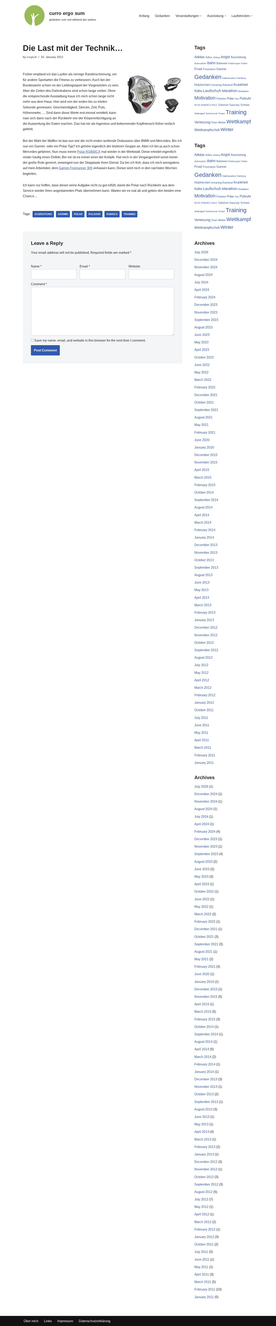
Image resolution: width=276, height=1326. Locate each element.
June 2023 (202, 334)
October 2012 (204, 642)
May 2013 (201, 590)
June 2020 (202, 440)
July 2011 (201, 717)
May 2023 (201, 342)
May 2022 (201, 372)
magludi (32, 57)
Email (85, 266)
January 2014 (204, 537)
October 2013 (204, 560)
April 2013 (201, 597)
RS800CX (112, 214)
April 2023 (201, 349)
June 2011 (201, 725)
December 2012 (205, 627)
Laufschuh (212, 91)
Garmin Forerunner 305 (75, 168)
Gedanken (162, 16)
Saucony (234, 104)
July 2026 (201, 252)
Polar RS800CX (88, 151)
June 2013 (202, 582)
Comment (39, 284)
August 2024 (203, 275)
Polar (78, 214)
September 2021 (206, 410)
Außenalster (200, 63)
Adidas (199, 57)
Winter (227, 129)
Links (48, 1321)
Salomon (223, 104)
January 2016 (204, 447)
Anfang (144, 16)
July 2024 (201, 282)
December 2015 (205, 455)
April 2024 (201, 289)
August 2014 (203, 507)
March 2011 (202, 747)
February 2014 (204, 530)
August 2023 (203, 327)
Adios (208, 57)
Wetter (222, 122)
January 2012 (204, 702)
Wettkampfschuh (207, 130)
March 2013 (202, 605)
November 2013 (205, 552)
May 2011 (201, 732)
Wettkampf (238, 121)
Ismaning (216, 84)
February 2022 (204, 387)
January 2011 (204, 762)
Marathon (229, 91)
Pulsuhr (94, 214)
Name (36, 266)
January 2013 (204, 620)
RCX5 (197, 105)
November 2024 (205, 267)
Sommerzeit (211, 113)
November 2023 (205, 312)
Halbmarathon (229, 78)
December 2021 (205, 395)
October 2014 (204, 492)
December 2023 (205, 304)
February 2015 (204, 485)
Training (129, 214)
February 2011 (204, 755)
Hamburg (241, 78)
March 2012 (202, 687)
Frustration (209, 69)
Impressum (65, 1321)
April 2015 (201, 470)
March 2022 (202, 380)
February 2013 (204, 612)
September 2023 (206, 320)
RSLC (214, 105)
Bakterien (222, 63)
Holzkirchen (202, 84)
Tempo (221, 113)
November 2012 (205, 635)
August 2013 (203, 575)
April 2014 (201, 515)
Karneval (227, 84)
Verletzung (202, 122)
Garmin (63, 214)
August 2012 (203, 657)
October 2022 (204, 357)
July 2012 (201, 665)
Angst (225, 57)
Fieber (244, 63)
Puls (237, 98)
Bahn (211, 63)
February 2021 (204, 432)
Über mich (31, 1321)
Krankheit (241, 85)
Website (134, 266)
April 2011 (201, 740)
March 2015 (202, 477)
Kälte (198, 91)
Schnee (244, 104)
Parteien (221, 98)
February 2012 (204, 695)
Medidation (243, 91)
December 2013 (205, 545)
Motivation (205, 98)
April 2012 (201, 680)
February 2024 (204, 297)
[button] (200, 16)
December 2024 (205, 259)
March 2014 (202, 522)
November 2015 (205, 462)
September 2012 (206, 650)
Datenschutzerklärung (94, 1321)
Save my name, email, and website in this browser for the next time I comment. (90, 340)
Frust (198, 69)
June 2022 (202, 365)
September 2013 (206, 567)
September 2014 (206, 500)
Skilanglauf (199, 113)
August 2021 (203, 417)
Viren (214, 122)
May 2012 (201, 672)
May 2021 (201, 425)
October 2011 (204, 710)
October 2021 (204, 402)
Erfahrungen (234, 63)
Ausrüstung (43, 214)
